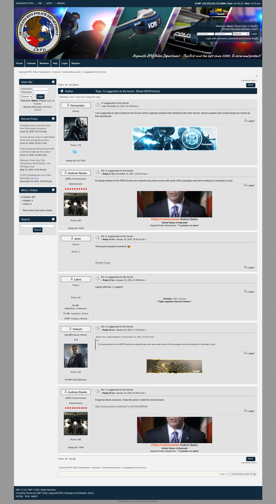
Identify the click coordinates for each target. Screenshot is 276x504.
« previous (245, 80)
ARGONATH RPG (25, 3)
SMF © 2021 (33, 490)
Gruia (31, 166)
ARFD (49, 3)
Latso (77, 279)
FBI (40, 3)
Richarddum (40, 128)
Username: (26, 89)
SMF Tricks (42, 493)
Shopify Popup (102, 262)
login (244, 26)
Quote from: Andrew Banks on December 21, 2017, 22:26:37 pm (125, 337)
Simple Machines (48, 490)
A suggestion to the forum (115, 103)
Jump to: (223, 474)
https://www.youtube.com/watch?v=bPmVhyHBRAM (121, 406)
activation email (249, 29)
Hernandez (77, 105)
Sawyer (77, 329)
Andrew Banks (77, 173)
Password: (26, 92)
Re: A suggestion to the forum (117, 170)
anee (78, 238)
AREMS (61, 3)
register (254, 26)
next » (254, 80)
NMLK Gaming (179, 299)
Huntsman (34, 178)
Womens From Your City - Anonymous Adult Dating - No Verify (35, 163)
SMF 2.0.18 (21, 490)
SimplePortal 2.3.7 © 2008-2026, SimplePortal (138, 501)
